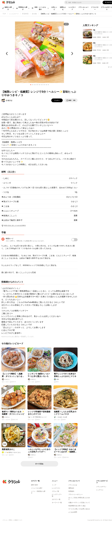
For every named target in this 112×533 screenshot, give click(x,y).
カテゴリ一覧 (56, 499)
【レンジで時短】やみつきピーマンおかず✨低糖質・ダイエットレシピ (65, 450)
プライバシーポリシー (75, 494)
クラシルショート (84, 8)
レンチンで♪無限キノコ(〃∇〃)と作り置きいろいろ (39, 375)
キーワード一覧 (57, 502)
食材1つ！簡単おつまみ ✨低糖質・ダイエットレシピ (13, 412)
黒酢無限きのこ (8, 449)
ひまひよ (9, 100)
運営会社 (71, 488)
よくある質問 (72, 512)
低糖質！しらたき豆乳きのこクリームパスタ (65, 412)
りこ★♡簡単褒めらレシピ (38, 417)
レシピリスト (56, 488)
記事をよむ (63, 8)
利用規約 (71, 491)
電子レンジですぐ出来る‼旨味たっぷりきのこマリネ (65, 375)
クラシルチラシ (101, 486)
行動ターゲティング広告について (79, 502)
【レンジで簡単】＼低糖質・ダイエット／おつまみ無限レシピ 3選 (13, 375)
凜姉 (57, 379)
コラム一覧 (55, 491)
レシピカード (72, 8)
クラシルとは (72, 485)
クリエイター (94, 8)
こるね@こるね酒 (61, 417)
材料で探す (34, 485)
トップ (54, 485)
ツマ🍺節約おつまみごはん (12, 452)
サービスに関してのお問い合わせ (79, 509)
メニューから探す (36, 488)
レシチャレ (99, 490)
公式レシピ (54, 8)
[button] (31, 85)
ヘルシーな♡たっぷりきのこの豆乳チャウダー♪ (39, 450)
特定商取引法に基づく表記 (77, 506)
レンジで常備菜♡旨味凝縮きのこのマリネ (39, 412)
